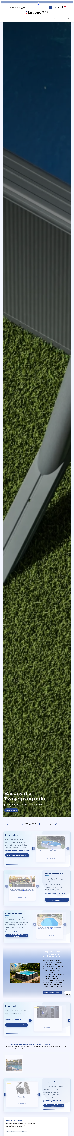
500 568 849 (23, 8)
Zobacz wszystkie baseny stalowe (16, 855)
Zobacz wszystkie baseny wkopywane (16, 935)
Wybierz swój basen (10, 810)
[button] (50, 7)
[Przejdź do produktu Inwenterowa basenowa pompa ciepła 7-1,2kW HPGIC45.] (47, 1012)
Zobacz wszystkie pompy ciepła (15, 1025)
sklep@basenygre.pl (17, 7)
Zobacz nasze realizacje (68, 993)
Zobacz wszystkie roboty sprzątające (53, 1105)
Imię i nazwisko (9, 1133)
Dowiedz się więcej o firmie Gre (51, 992)
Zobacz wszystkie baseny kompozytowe (56, 899)
